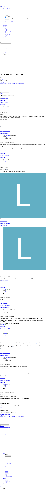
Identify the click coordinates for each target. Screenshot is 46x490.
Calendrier (7, 28)
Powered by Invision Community (12, 459)
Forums (6, 27)
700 (5, 108)
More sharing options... (4, 92)
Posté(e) (5, 102)
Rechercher (7, 35)
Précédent (6, 471)
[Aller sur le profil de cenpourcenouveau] (4, 126)
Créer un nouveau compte (5, 407)
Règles (6, 29)
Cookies (4, 458)
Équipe (6, 30)
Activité (4, 33)
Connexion (7, 19)
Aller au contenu (3, 0)
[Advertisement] (23, 64)
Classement (5, 37)
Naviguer (4, 26)
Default (6, 454)
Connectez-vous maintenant (5, 414)
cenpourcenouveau (4, 128)
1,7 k (6, 137)
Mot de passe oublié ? (9, 21)
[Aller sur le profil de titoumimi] (2, 77)
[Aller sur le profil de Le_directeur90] (23, 217)
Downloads (5, 38)
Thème (4, 453)
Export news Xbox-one (7, 46)
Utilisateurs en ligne (8, 31)
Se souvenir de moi (8, 18)
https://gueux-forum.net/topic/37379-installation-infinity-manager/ (12, 83)
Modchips (11, 80)
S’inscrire (4, 23)
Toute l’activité (7, 34)
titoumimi (4, 79)
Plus (5, 32)
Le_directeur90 (3, 221)
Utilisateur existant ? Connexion (8, 8)
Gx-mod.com (5, 25)
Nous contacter (5, 457)
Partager (2, 82)
